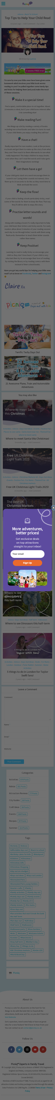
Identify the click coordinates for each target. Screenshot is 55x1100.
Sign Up (27, 562)
